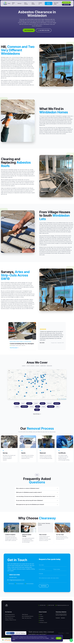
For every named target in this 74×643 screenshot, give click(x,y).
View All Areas (36, 414)
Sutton (37, 406)
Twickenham (50, 406)
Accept (58, 638)
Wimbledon (57, 403)
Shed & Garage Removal (10, 614)
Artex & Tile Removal (9, 618)
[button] (9, 371)
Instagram (63, 617)
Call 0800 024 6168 (44, 30)
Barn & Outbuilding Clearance (27, 616)
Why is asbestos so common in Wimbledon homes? (27, 488)
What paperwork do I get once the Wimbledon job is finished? (30, 504)
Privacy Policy (61, 633)
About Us (13, 3)
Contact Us (40, 3)
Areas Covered (26, 3)
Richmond (49, 403)
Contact (67, 633)
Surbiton (37, 409)
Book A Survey (48, 3)
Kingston (16, 403)
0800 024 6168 (66, 4)
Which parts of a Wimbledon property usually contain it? (29, 492)
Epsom (23, 403)
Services (19, 3)
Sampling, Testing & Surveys (10, 619)
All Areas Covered (43, 622)
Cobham (17, 406)
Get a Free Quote (56, 3)
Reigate (43, 406)
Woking (31, 406)
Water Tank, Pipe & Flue (26, 618)
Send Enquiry (44, 585)
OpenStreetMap (63, 398)
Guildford (29, 403)
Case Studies (33, 3)
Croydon (36, 403)
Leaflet (59, 398)
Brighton (42, 403)
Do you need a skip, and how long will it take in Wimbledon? (29, 500)
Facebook (58, 617)
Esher (57, 406)
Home (9, 3)
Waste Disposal (25, 614)
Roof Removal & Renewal (10, 616)
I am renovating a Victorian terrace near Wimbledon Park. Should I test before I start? (35, 496)
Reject (52, 638)
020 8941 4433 (66, 2)
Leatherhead (24, 406)
